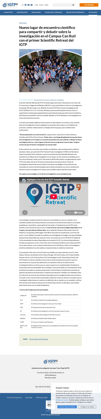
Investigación (22, 12)
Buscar (73, 5)
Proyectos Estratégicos (75, 12)
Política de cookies (41, 397)
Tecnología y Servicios (53, 12)
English (46, 5)
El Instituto (8, 12)
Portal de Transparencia (14, 397)
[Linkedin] (25, 5)
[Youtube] (28, 5)
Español (41, 5)
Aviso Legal (28, 397)
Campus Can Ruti (38, 100)
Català (36, 5)
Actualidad (93, 12)
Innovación (36, 12)
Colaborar (89, 5)
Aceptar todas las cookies (67, 407)
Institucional (53, 100)
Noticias (22, 23)
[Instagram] (31, 5)
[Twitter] (22, 5)
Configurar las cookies (87, 407)
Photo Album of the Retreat (38, 339)
